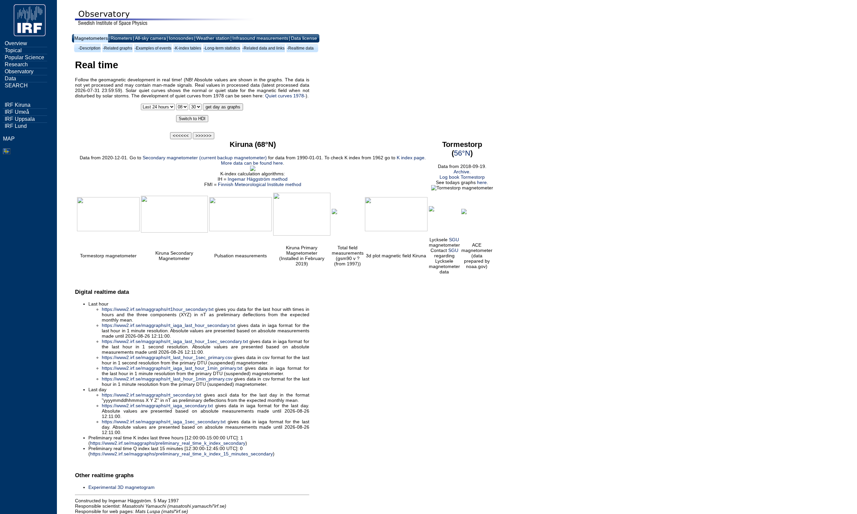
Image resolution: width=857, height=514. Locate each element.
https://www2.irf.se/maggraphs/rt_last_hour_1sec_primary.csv (167, 357)
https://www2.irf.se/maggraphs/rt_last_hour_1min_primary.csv (167, 378)
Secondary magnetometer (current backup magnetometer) (205, 157)
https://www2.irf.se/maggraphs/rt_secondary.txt (151, 395)
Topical (13, 50)
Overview (16, 43)
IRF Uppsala (20, 119)
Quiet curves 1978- (285, 95)
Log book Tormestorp (462, 177)
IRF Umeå (17, 112)
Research (16, 64)
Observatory (19, 71)
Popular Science (24, 57)
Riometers (121, 38)
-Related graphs (117, 48)
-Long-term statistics (222, 48)
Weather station (213, 38)
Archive (461, 171)
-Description (89, 48)
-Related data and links (263, 48)
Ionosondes (181, 38)
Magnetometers (91, 38)
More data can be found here (252, 163)
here (482, 182)
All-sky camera (150, 38)
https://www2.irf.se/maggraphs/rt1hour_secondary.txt (158, 309)
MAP (9, 139)
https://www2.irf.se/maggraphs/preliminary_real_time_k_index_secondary (167, 443)
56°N (462, 153)
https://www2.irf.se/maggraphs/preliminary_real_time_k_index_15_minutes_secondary (181, 453)
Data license (304, 38)
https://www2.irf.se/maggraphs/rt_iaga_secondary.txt (157, 405)
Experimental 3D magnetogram (121, 487)
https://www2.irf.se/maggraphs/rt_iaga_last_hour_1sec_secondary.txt (175, 341)
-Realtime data (300, 48)
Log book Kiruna (92, 463)
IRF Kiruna (17, 105)
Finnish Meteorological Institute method (259, 184)
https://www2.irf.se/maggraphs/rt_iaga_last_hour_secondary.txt (168, 325)
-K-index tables (187, 48)
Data (10, 78)
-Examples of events (153, 48)
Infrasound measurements (260, 38)
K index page (410, 157)
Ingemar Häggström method (258, 179)
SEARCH (16, 85)
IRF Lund (16, 126)
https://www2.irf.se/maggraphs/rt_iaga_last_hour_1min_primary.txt (172, 368)
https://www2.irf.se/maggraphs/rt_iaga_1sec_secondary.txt (164, 421)
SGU (454, 239)
